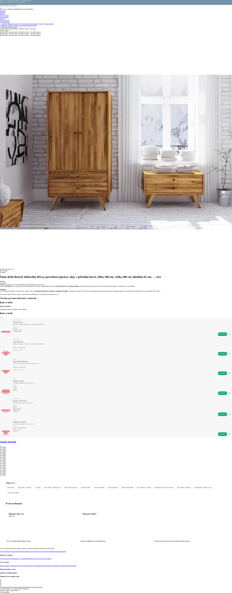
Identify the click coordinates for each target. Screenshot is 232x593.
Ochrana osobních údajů (19, 587)
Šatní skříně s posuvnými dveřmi (164, 487)
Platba (26, 558)
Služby (2, 566)
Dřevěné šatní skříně (127, 487)
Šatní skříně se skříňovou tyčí (202, 487)
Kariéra (29, 566)
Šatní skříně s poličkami (184, 487)
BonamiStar (73, 566)
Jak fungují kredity (46, 558)
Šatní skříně (33, 25)
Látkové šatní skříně (13, 493)
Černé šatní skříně (99, 487)
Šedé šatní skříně (113, 487)
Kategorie (6, 25)
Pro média (44, 566)
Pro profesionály (36, 566)
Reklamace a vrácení (19, 558)
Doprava (10, 558)
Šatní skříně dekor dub (70, 487)
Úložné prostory (18, 25)
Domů (2, 25)
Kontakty (6, 566)
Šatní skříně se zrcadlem (144, 487)
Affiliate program (52, 566)
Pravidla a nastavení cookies (34, 587)
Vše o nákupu (4, 558)
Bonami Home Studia (34, 558)
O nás (11, 566)
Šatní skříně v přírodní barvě (52, 487)
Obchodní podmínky (6, 587)
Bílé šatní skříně (85, 487)
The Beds (38, 487)
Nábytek (11, 25)
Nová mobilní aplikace (63, 566)
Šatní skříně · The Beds (24, 487)
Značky (15, 566)
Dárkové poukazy (22, 566)
